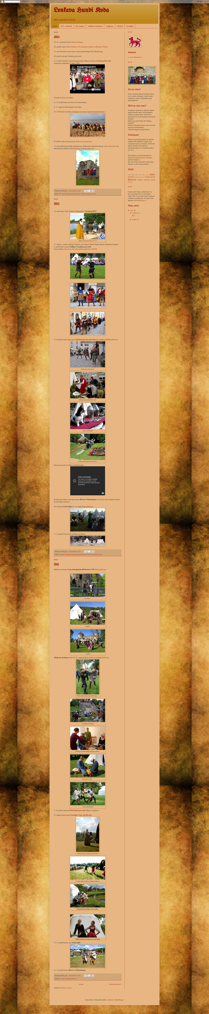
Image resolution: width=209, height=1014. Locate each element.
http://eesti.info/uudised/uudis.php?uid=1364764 (80, 249)
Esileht (54, 26)
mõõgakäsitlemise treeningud (143, 158)
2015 (132, 210)
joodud (143, 177)
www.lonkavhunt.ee (136, 57)
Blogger (121, 1000)
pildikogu (77, 148)
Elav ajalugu (79, 26)
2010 (136, 175)
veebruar (135, 213)
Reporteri (65, 97)
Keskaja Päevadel (104, 61)
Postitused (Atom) (66, 988)
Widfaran (130, 182)
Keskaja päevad (70, 194)
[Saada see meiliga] (85, 191)
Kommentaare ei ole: (75, 191)
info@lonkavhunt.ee (140, 200)
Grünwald (68, 554)
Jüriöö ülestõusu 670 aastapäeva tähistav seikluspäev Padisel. (87, 47)
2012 (56, 204)
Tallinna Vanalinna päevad (88, 194)
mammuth (110, 1000)
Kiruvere (77, 194)
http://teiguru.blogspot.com (90, 241)
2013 (56, 37)
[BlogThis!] (87, 191)
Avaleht (81, 984)
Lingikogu (109, 26)
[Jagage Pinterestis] (93, 191)
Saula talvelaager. (77, 42)
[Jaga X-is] (89, 191)
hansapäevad (138, 177)
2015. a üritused (66, 26)
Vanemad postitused (115, 984)
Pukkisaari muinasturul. (84, 141)
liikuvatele (112, 146)
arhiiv (63, 194)
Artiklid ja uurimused (95, 26)
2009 (132, 175)
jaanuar (134, 219)
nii (108, 146)
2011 (56, 564)
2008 (129, 175)
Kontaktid (129, 26)
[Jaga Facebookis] (91, 191)
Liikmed (120, 26)
